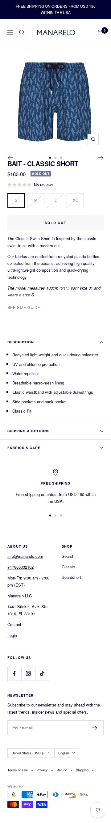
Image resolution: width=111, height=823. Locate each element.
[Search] (22, 32)
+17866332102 (20, 567)
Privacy (42, 769)
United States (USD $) (28, 752)
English (63, 752)
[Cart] (100, 32)
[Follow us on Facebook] (14, 674)
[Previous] (10, 157)
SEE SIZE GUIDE (23, 307)
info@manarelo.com (25, 556)
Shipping (82, 769)
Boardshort (71, 577)
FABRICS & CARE (24, 447)
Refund (61, 769)
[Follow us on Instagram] (28, 674)
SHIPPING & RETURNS (28, 431)
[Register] (94, 728)
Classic (68, 567)
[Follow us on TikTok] (42, 674)
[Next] (101, 157)
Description (20, 342)
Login (12, 635)
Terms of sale (17, 769)
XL (75, 200)
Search (68, 556)
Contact (14, 624)
